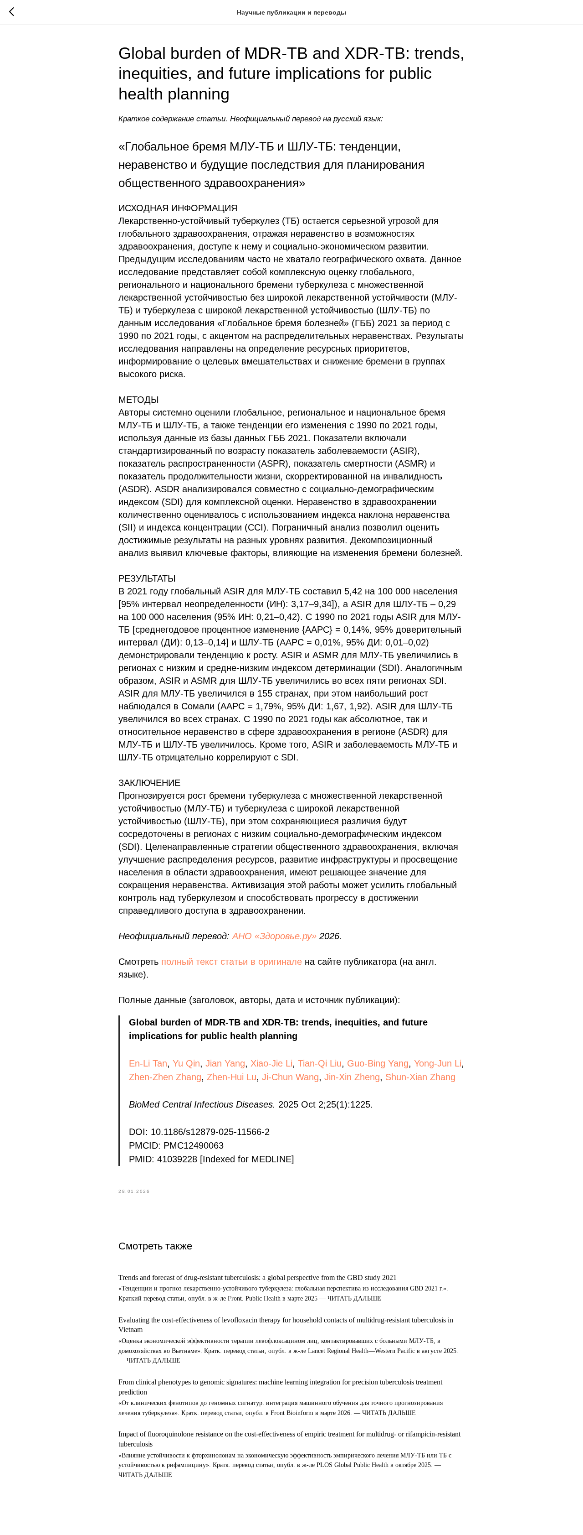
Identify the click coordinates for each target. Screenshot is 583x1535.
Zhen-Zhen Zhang (165, 1077)
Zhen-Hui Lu (231, 1077)
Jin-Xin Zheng (352, 1077)
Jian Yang (225, 1063)
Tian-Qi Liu (320, 1063)
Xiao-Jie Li (271, 1063)
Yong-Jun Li (437, 1063)
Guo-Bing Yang (378, 1063)
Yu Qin (186, 1063)
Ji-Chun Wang (290, 1077)
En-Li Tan (148, 1063)
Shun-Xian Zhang (420, 1077)
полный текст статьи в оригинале (231, 962)
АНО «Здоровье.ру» (274, 936)
